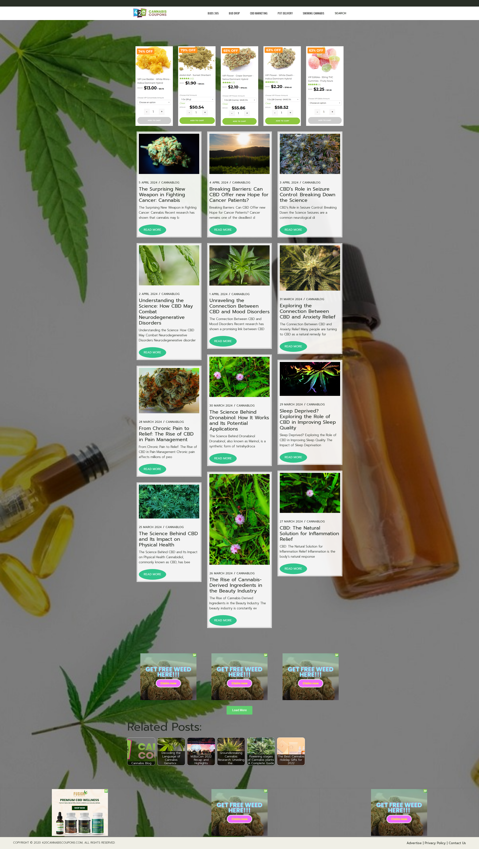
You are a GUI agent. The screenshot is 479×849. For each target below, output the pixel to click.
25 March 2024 (150, 527)
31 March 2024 (291, 299)
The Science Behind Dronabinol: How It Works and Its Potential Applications (239, 420)
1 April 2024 (218, 294)
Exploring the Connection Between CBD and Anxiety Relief (307, 311)
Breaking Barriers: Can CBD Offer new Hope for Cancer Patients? (239, 194)
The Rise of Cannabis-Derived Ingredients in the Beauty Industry (235, 585)
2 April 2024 (148, 294)
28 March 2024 (150, 422)
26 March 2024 (221, 573)
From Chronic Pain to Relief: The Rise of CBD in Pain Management (166, 434)
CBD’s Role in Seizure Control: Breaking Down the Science (307, 194)
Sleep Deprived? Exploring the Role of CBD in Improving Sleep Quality (308, 419)
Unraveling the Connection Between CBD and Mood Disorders (239, 306)
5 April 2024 (148, 183)
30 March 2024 (221, 406)
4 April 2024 (218, 183)
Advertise (414, 843)
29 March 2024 (291, 405)
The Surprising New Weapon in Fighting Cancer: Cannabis (162, 194)
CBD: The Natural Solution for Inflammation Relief (309, 533)
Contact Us (457, 843)
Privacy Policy (435, 843)
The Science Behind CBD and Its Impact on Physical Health (168, 539)
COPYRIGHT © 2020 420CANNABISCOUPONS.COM (48, 843)
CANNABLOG (170, 183)
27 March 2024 (291, 522)
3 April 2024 (289, 183)
